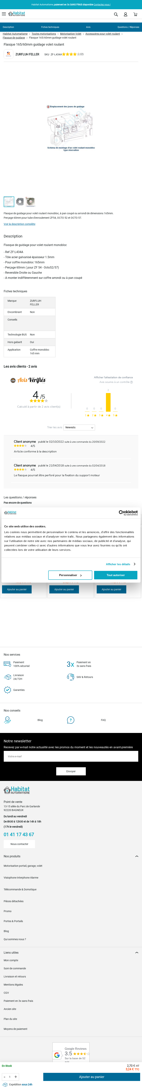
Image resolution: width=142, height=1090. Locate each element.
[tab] (71, 856)
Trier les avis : (55, 427)
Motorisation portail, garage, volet (23, 865)
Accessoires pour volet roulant (102, 33)
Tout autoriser (116, 575)
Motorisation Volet (70, 33)
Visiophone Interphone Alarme (21, 877)
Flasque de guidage (14, 37)
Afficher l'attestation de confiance (113, 377)
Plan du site (10, 1018)
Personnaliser (68, 575)
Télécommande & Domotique (20, 889)
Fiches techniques (50, 27)
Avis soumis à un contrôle (114, 382)
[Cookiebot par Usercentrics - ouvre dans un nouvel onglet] (121, 513)
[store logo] (16, 13)
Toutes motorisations (44, 33)
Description (8, 27)
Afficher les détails (118, 564)
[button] (20, 201)
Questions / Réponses (128, 27)
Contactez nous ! (102, 4)
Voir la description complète (19, 224)
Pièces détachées (13, 901)
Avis (88, 27)
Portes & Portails (13, 921)
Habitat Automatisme (15, 33)
